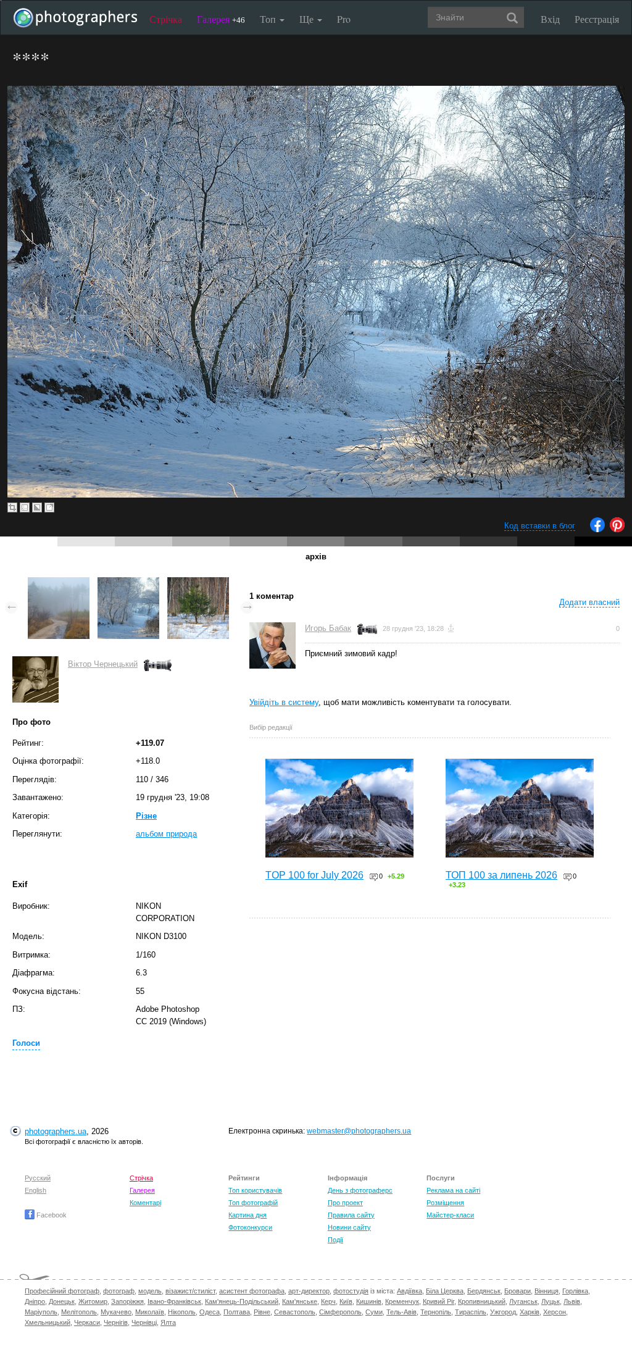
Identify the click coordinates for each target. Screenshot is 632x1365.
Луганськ (523, 1301)
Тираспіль (470, 1312)
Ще (307, 18)
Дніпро (35, 1301)
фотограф (119, 1291)
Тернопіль (435, 1312)
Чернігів (116, 1322)
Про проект (345, 1202)
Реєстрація (597, 18)
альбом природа (166, 833)
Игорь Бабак (328, 628)
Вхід (550, 18)
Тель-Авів (401, 1312)
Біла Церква (445, 1291)
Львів (571, 1301)
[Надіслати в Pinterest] (617, 529)
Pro (344, 18)
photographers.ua (55, 1131)
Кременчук (402, 1301)
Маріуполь (41, 1312)
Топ (269, 18)
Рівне (262, 1312)
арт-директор (309, 1291)
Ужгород (503, 1312)
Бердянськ (484, 1291)
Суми (374, 1312)
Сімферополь (340, 1312)
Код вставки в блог (539, 525)
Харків (529, 1312)
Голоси (26, 1043)
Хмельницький (47, 1322)
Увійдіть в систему (283, 702)
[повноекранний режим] (49, 507)
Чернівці (144, 1322)
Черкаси (87, 1322)
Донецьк (62, 1301)
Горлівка (575, 1291)
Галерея (221, 18)
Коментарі (145, 1202)
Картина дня (247, 1215)
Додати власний (589, 602)
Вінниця (546, 1291)
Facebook (51, 1215)
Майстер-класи (450, 1215)
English (35, 1190)
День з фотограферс (360, 1190)
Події (335, 1239)
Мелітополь (79, 1312)
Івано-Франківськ (174, 1301)
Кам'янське (299, 1301)
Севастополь (294, 1312)
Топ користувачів (255, 1190)
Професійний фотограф (62, 1291)
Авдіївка (409, 1291)
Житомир (92, 1301)
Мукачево (116, 1312)
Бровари (517, 1291)
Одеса (209, 1312)
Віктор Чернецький (103, 664)
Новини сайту (349, 1227)
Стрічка (165, 18)
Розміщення (445, 1202)
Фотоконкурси (250, 1227)
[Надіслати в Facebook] (597, 529)
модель (150, 1291)
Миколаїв (149, 1312)
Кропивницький (481, 1301)
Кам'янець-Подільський (241, 1301)
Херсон (554, 1312)
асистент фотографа (252, 1291)
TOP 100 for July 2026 (314, 875)
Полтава (236, 1312)
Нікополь (182, 1312)
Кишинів (368, 1301)
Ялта (168, 1322)
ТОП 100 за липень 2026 (501, 875)
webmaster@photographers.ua (359, 1131)
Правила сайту (351, 1215)
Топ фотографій (253, 1202)
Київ (345, 1301)
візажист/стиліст (190, 1291)
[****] (58, 583)
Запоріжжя (127, 1301)
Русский (38, 1178)
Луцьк (550, 1301)
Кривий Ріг (438, 1301)
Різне (146, 815)
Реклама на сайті (453, 1190)
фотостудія (350, 1291)
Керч (328, 1301)
